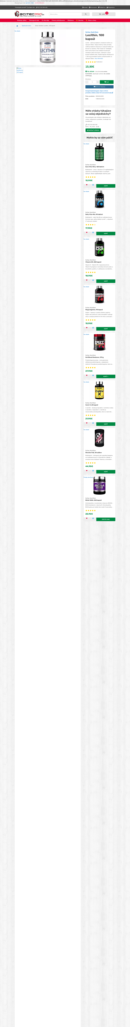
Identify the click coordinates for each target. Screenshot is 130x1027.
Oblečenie (71, 20)
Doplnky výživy (21, 20)
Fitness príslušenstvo (58, 20)
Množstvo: (88, 79)
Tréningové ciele (34, 20)
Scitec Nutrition (91, 32)
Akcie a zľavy (92, 20)
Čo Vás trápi (45, 20)
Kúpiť (107, 82)
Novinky (80, 20)
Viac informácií (99, 58)
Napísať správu (93, 130)
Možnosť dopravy (100, 86)
